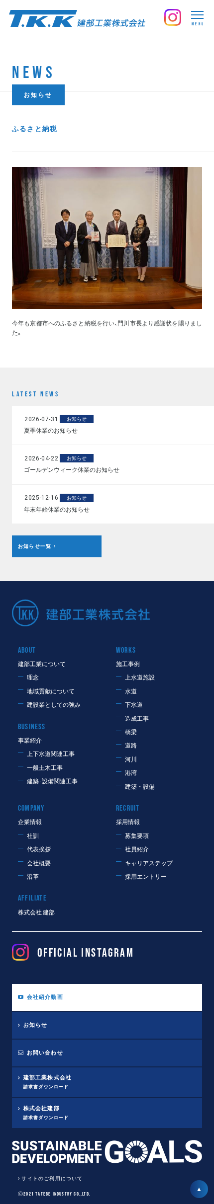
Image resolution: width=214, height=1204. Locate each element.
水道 (131, 691)
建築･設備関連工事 (52, 781)
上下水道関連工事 (51, 754)
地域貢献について (51, 691)
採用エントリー (146, 877)
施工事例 (128, 664)
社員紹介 (137, 849)
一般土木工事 (45, 768)
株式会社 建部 (36, 912)
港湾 (131, 773)
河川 (131, 759)
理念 (33, 677)
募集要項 (137, 836)
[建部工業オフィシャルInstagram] (172, 13)
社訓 (33, 836)
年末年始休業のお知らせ (57, 509)
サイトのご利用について (52, 1179)
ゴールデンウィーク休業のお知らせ (71, 469)
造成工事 (137, 719)
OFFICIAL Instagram (85, 953)
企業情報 (30, 822)
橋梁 (131, 732)
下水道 (134, 705)
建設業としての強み (54, 705)
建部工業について (42, 664)
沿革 (33, 877)
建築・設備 (140, 787)
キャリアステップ (149, 863)
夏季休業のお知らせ (51, 430)
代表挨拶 (39, 849)
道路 (131, 746)
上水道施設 (140, 677)
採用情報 (128, 822)
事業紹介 (30, 741)
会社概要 (39, 863)
